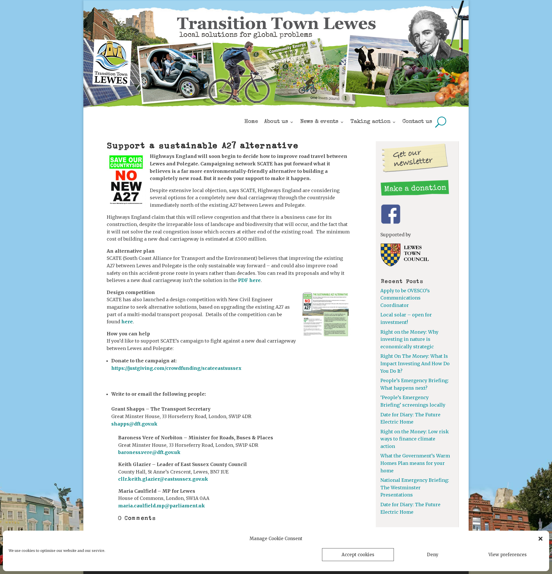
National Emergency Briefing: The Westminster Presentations (414, 487)
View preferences (507, 554)
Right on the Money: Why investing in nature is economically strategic (409, 339)
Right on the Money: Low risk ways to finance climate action (414, 439)
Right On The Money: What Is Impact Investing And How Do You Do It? (415, 363)
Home (251, 122)
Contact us (417, 122)
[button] (540, 539)
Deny (432, 554)
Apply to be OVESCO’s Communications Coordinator (405, 298)
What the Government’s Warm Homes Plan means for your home (415, 463)
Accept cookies (358, 554)
